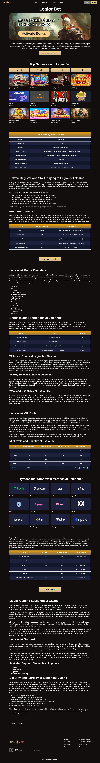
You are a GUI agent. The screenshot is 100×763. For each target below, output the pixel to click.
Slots (79, 70)
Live (38, 70)
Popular (18, 70)
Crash (59, 70)
